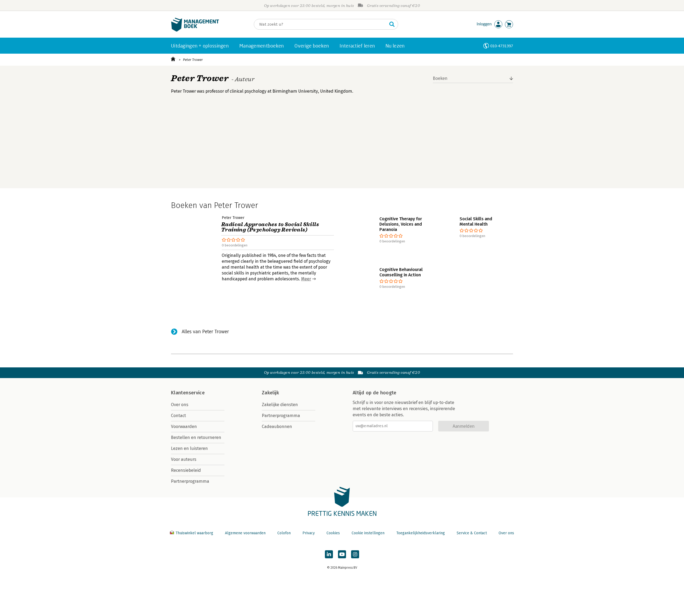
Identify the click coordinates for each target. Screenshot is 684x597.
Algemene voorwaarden (245, 533)
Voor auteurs (183, 459)
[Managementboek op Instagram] (355, 554)
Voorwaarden (184, 426)
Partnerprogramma (190, 481)
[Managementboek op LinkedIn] (329, 554)
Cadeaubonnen (277, 426)
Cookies (333, 533)
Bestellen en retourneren (196, 437)
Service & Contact (472, 533)
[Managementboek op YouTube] (342, 554)
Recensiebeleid (186, 470)
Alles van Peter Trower (205, 332)
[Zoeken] (392, 24)
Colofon (284, 533)
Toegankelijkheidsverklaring (420, 533)
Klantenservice (188, 393)
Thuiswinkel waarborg (194, 533)
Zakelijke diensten (280, 404)
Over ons (179, 404)
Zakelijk (270, 393)
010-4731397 (501, 46)
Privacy (308, 533)
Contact (178, 415)
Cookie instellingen (368, 533)
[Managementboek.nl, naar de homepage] (195, 30)
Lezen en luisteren (189, 448)
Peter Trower (193, 60)
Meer (306, 278)
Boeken (440, 78)
